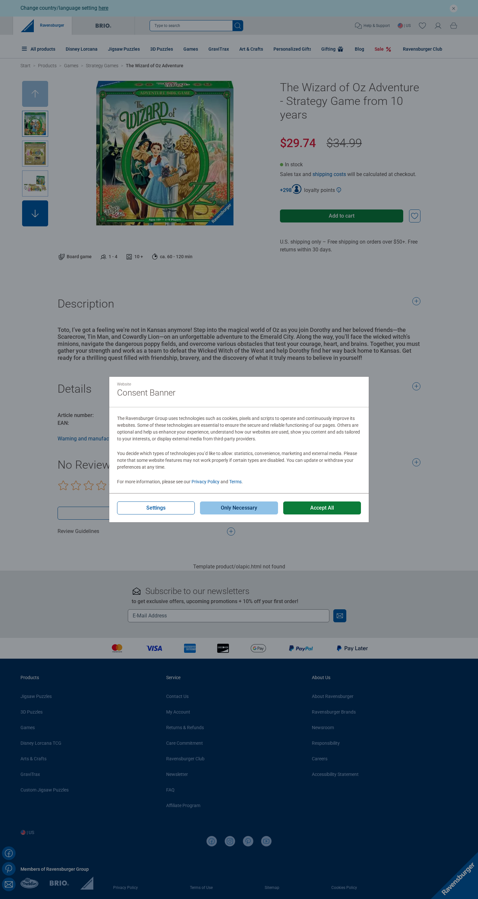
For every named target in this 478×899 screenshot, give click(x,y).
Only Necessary (239, 508)
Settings (156, 508)
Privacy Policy (205, 481)
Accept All (322, 508)
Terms (235, 481)
